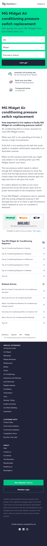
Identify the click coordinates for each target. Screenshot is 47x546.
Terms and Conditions (11, 426)
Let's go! (23, 62)
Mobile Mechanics (9, 359)
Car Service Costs (9, 348)
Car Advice (7, 455)
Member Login (23, 489)
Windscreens (7, 363)
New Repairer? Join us (23, 482)
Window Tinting (8, 400)
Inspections (7, 411)
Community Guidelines (11, 430)
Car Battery (7, 389)
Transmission (7, 393)
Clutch (5, 370)
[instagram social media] (27, 528)
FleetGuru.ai (7, 467)
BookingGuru (8, 470)
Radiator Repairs (9, 385)
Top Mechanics (8, 459)
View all (4, 276)
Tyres (5, 396)
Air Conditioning (9, 374)
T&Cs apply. (37, 231)
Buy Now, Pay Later (10, 437)
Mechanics (7, 356)
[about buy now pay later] (23, 221)
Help (5, 448)
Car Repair (7, 352)
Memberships (8, 463)
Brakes (5, 367)
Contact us (7, 452)
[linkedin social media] (23, 528)
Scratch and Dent (9, 404)
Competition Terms (10, 433)
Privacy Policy (8, 422)
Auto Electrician (8, 382)
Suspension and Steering (12, 378)
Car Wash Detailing (10, 408)
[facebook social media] (19, 528)
